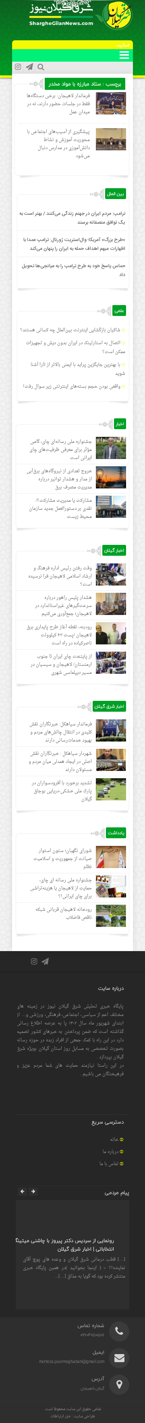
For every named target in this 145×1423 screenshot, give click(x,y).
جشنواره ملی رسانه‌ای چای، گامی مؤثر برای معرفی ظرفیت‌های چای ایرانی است (60, 450)
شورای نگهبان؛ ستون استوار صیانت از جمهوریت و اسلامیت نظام (62, 859)
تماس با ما (108, 1164)
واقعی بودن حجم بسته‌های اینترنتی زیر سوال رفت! (71, 386)
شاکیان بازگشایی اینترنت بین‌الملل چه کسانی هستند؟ (70, 330)
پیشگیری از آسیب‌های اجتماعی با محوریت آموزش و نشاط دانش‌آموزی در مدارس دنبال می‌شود (58, 144)
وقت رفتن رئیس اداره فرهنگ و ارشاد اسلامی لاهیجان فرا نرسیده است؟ (60, 576)
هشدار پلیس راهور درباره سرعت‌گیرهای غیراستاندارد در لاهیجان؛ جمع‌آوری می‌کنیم (63, 606)
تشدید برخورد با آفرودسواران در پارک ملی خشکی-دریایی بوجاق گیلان (62, 791)
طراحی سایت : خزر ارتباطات (72, 1416)
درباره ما (110, 1152)
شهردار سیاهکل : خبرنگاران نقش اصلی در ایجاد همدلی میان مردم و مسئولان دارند (60, 762)
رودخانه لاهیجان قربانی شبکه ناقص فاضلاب (63, 914)
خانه (114, 1140)
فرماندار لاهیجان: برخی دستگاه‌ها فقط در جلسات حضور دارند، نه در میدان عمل (58, 104)
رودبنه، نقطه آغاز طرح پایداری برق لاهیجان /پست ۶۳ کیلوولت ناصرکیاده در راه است (59, 635)
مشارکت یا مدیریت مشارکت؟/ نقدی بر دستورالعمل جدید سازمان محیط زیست (60, 508)
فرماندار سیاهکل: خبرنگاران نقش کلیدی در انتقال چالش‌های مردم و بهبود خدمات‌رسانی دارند (60, 732)
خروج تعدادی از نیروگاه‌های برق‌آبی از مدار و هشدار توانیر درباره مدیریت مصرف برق (59, 479)
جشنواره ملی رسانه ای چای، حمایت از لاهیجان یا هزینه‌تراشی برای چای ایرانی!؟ (61, 888)
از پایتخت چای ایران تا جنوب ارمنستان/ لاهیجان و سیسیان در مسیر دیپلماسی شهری (61, 664)
